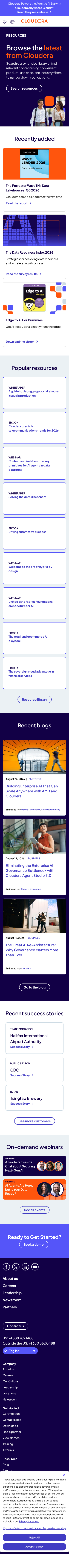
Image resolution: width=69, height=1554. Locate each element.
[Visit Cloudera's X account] (15, 1266)
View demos (11, 1438)
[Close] (64, 1475)
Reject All (34, 1537)
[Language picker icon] (12, 21)
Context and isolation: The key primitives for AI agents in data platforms (29, 465)
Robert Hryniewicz (31, 889)
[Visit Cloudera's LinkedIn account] (25, 1266)
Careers (9, 1285)
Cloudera (26, 968)
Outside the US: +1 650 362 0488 (29, 1343)
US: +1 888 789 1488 (18, 1338)
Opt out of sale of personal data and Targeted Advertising (34, 1528)
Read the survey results (22, 274)
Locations (9, 1393)
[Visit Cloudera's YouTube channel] (35, 1266)
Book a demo (34, 1244)
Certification (11, 1413)
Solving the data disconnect (27, 497)
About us (10, 1278)
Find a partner (12, 1432)
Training (8, 1444)
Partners (10, 1307)
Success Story (20, 1047)
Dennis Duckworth (30, 809)
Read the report (17, 203)
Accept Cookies (34, 1546)
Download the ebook (20, 341)
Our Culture (10, 1381)
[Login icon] (5, 21)
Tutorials (8, 1450)
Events (7, 1470)
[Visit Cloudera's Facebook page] (6, 1266)
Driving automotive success (27, 532)
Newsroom (12, 1300)
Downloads (10, 1426)
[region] (34, 1511)
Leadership (12, 1292)
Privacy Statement (29, 1521)
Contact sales (12, 1419)
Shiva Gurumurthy (50, 809)
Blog (6, 1464)
